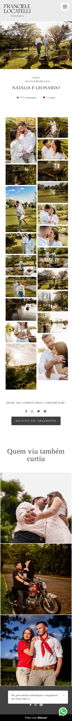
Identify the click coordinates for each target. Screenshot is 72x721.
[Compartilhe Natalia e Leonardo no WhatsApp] (32, 411)
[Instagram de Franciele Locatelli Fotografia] (35, 704)
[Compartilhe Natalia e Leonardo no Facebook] (26, 411)
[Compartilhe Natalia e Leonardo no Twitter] (38, 411)
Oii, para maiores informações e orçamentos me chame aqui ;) (34, 697)
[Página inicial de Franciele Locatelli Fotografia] (17, 10)
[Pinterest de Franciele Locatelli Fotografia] (41, 704)
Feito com (36, 717)
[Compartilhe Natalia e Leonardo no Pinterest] (45, 411)
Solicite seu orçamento (36, 421)
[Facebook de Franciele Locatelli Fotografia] (30, 704)
